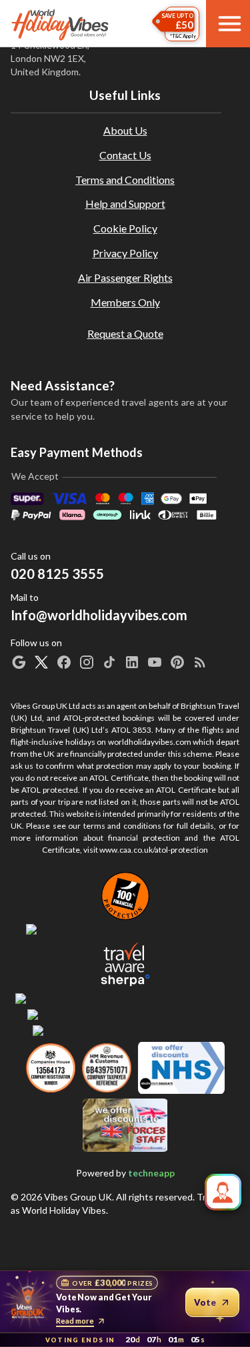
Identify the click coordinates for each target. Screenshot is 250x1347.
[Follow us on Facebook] (64, 662)
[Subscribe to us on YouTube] (155, 662)
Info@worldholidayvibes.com (99, 607)
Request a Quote (125, 333)
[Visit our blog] (200, 662)
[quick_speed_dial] (223, 1192)
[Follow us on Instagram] (87, 662)
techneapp (151, 1172)
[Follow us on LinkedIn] (132, 662)
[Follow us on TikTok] (109, 662)
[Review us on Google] (19, 662)
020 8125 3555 (57, 574)
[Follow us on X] (41, 662)
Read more (75, 1320)
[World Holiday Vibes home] (60, 24)
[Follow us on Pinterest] (177, 662)
